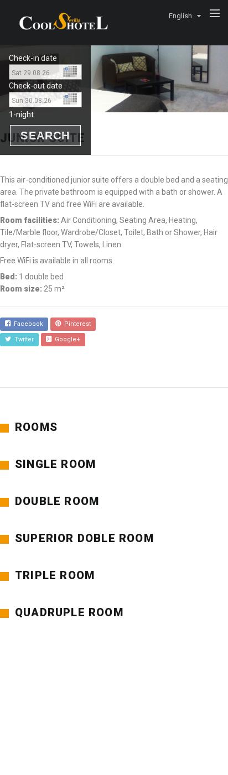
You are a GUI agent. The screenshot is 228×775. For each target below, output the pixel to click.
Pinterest (76, 323)
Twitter (22, 339)
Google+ (65, 339)
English (180, 16)
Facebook (27, 323)
